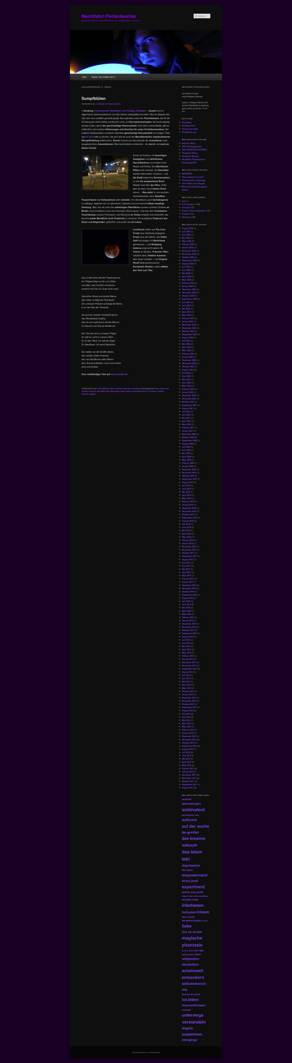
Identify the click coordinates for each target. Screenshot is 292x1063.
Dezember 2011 (189, 774)
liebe (186, 926)
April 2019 (186, 495)
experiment (193, 887)
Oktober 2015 (188, 630)
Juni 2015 (186, 643)
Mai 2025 (186, 273)
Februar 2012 (188, 768)
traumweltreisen (193, 1005)
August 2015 (187, 636)
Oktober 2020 (188, 437)
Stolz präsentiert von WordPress (146, 1052)
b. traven (161, 388)
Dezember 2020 (189, 434)
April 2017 (186, 572)
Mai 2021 (186, 417)
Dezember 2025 (189, 250)
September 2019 (189, 478)
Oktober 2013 (188, 704)
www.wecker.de (119, 374)
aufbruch (189, 819)
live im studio (192, 932)
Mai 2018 (186, 530)
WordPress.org (189, 132)
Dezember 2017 (189, 546)
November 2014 (189, 665)
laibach (205, 921)
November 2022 (189, 363)
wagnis (93, 394)
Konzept (186, 207)
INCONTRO (187, 173)
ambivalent (193, 809)
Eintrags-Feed (188, 125)
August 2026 (187, 228)
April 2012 (186, 761)
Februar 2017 (188, 578)
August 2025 (187, 263)
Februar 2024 (188, 318)
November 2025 (189, 254)
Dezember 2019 (189, 469)
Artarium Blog (188, 143)
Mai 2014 (186, 681)
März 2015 (186, 652)
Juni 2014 (186, 678)
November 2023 (189, 327)
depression (115, 391)
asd (183, 201)
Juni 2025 (186, 269)
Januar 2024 (187, 321)
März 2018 (186, 536)
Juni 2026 (186, 234)
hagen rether (187, 896)
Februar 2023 (188, 353)
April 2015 (186, 649)
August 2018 (187, 520)
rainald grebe (187, 954)
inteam (203, 912)
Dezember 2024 (189, 289)
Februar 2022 (188, 389)
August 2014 (187, 671)
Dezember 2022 (189, 360)
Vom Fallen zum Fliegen (193, 183)
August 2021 (187, 408)
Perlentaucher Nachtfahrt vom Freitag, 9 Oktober (120, 110)
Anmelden (186, 122)
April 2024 (186, 311)
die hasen (187, 870)
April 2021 (186, 421)
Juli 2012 (186, 752)
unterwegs (192, 1015)
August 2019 (187, 482)
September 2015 (189, 633)
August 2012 (187, 749)
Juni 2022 (186, 376)
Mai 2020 (186, 453)
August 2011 (187, 787)
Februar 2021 (188, 427)
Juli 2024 (186, 302)
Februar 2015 (188, 655)
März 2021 (186, 424)
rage (201, 950)
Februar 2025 (188, 282)
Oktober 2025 (188, 257)
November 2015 (189, 626)
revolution (190, 964)
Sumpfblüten (94, 98)
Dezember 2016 (189, 585)
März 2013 (186, 726)
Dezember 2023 (189, 324)
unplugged (186, 1009)
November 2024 (189, 292)
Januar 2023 (187, 356)
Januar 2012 (187, 771)
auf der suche (195, 826)
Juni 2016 (186, 604)
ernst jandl (190, 880)
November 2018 (189, 511)
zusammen (192, 1034)
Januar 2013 (187, 732)
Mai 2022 (186, 379)
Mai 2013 (186, 720)
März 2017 (186, 575)
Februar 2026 (188, 244)
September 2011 (189, 784)
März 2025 (186, 279)
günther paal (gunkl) (192, 892)
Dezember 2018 (189, 508)
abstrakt (186, 799)
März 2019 (186, 498)
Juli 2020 (186, 446)
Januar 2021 (187, 430)
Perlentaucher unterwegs (193, 180)
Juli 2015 (186, 639)
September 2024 (189, 298)
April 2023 (186, 347)
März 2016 (186, 614)
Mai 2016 (186, 607)
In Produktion (103, 388)
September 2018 (189, 517)
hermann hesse (190, 899)
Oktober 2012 (188, 742)
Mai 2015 (186, 646)
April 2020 (186, 456)
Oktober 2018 (188, 514)
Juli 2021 (186, 411)
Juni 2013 (186, 717)
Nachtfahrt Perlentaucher (109, 16)
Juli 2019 (186, 485)
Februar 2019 (188, 501)
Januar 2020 (187, 466)
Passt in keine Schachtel (120, 388)
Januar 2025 (187, 286)
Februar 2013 (188, 729)
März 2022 (186, 385)
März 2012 (186, 765)
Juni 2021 (186, 414)
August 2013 (187, 710)
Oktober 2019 (188, 475)
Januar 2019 (187, 504)
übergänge (189, 1040)
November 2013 (189, 700)
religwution (190, 958)
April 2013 (186, 723)
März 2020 (186, 459)
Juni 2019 (186, 488)
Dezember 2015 (189, 623)
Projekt (185, 213)
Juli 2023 (186, 340)
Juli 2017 (186, 562)
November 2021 (189, 398)
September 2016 (189, 594)
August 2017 (187, 559)
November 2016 (189, 588)
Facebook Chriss (190, 152)
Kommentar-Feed (190, 128)
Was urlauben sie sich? (193, 176)
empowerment (194, 875)
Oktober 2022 (188, 366)
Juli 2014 (186, 675)
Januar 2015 (187, 659)
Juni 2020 (186, 450)
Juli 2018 (186, 524)
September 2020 (189, 440)
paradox (185, 950)
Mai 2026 (186, 237)
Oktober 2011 (188, 781)
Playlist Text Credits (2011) (103, 76)
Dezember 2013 (189, 697)
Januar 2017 (187, 581)
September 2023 (189, 334)
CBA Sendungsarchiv (192, 146)
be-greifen (190, 832)
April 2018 (186, 533)
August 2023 (187, 337)
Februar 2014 (188, 691)
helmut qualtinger (201, 896)
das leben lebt (103, 391)
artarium (117, 103)
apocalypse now (190, 814)
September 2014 (189, 668)
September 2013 (189, 707)
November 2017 (189, 549)
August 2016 (187, 597)
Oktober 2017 (188, 552)
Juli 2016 (186, 601)
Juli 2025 (186, 266)
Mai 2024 (186, 308)
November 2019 (189, 472)
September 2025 (189, 260)
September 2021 (189, 405)
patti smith (193, 950)
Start (84, 76)
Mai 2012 (186, 758)
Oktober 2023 (188, 331)
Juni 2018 (186, 527)
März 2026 (186, 241)
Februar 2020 (188, 462)
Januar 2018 (187, 543)
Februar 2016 (188, 617)
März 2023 (186, 350)
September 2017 (189, 556)
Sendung (135, 388)
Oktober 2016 (188, 591)
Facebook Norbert (190, 156)
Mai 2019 (186, 491)
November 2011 (189, 778)
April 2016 (186, 610)
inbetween (193, 905)
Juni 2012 (186, 755)
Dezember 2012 (189, 736)
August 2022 (187, 369)
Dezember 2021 (189, 395)
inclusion (189, 912)
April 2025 (186, 276)
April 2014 (186, 684)
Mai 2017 (186, 569)
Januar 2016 (187, 620)
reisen (197, 954)
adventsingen (191, 803)
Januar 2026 (187, 247)
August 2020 (187, 443)
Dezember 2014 (189, 662)
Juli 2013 (186, 713)
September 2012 (189, 745)
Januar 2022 (187, 392)
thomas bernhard (191, 994)
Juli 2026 (186, 231)
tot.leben (152, 391)
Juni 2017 (186, 565)
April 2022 (186, 382)
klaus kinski (126, 391)
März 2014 (186, 688)
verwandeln (194, 1022)
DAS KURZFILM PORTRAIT (194, 149)
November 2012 (189, 739)
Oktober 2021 (188, 401)
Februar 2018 (188, 540)
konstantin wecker (140, 391)
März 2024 (186, 315)
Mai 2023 (186, 343)
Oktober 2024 (188, 295)
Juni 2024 (186, 305)
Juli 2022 (186, 372)
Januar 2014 (187, 694)
